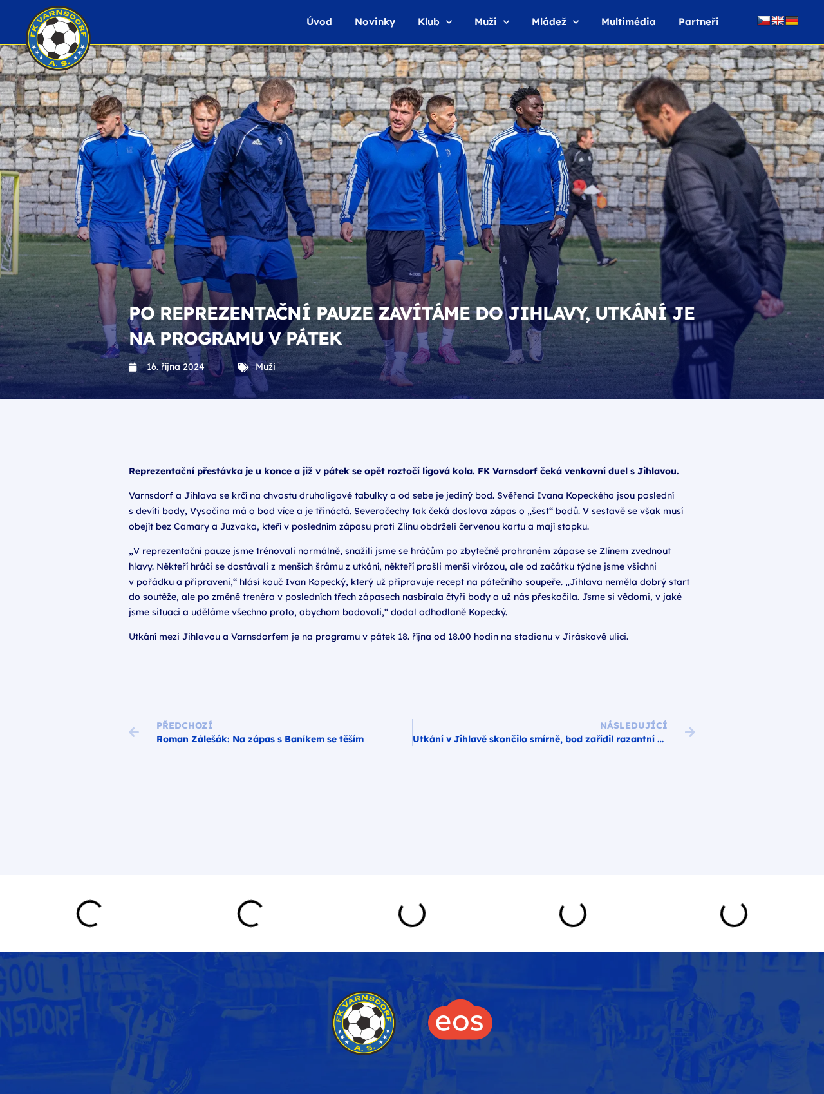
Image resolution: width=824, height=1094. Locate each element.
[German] (791, 20)
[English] (777, 20)
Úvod (319, 21)
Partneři (699, 21)
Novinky (375, 21)
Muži (266, 366)
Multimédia (628, 21)
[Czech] (763, 20)
